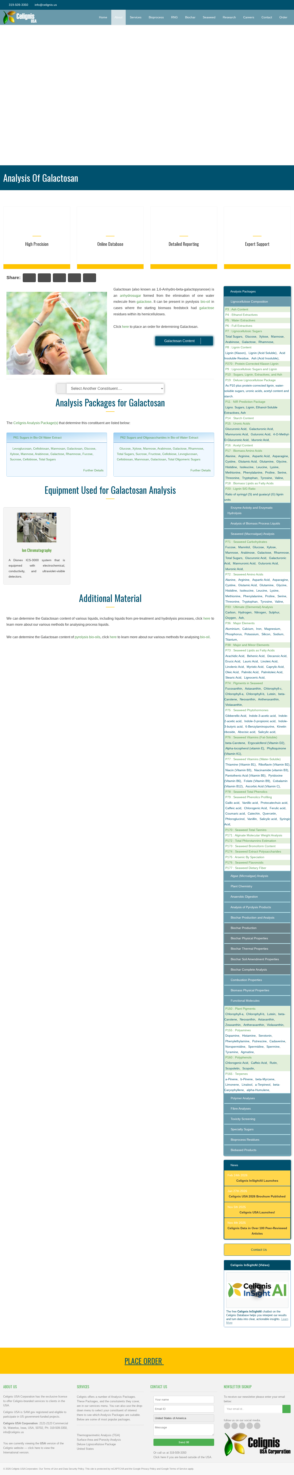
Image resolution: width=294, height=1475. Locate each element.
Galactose (57, 454)
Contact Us (258, 1249)
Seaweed (209, 17)
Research (229, 17)
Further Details (93, 470)
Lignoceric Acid (254, 677)
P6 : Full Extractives (238, 325)
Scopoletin (232, 1068)
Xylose (14, 454)
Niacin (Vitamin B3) (238, 770)
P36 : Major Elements (240, 623)
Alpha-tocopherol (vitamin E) (244, 748)
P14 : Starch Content (239, 418)
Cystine (230, 461)
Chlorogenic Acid (255, 808)
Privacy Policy (148, 1468)
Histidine (231, 467)
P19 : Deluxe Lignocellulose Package (250, 380)
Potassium (251, 634)
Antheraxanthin (268, 699)
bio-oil (205, 301)
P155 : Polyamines (238, 1030)
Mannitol (244, 547)
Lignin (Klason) (235, 353)
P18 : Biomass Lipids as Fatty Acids (249, 483)
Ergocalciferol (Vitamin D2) (266, 743)
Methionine (232, 472)
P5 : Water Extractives (240, 320)
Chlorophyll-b (255, 694)
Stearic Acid (233, 677)
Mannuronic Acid (236, 434)
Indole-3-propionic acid (259, 721)
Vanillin (252, 819)
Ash (241, 617)
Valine (279, 478)
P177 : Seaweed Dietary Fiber (245, 868)
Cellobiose (30, 459)
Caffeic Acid (259, 1062)
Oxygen (230, 617)
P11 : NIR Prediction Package (245, 401)
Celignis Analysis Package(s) (35, 423)
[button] (257, 1290)
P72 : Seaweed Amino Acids (244, 574)
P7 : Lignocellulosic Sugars (243, 331)
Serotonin (265, 1035)
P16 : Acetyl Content (239, 445)
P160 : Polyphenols (238, 1057)
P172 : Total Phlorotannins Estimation (250, 840)
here (125, 326)
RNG (174, 17)
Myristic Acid (255, 666)
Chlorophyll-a (234, 694)
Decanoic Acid (276, 656)
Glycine (281, 461)
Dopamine (232, 1035)
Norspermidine (235, 1046)
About (118, 17)
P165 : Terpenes (236, 1073)
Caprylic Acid (275, 666)
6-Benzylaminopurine (259, 726)
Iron (259, 628)
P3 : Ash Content (236, 309)
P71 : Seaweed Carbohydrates (246, 541)
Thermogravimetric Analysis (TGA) (98, 1435)
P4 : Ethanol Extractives (241, 314)
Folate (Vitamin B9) (257, 781)
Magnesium (272, 628)
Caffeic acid (233, 808)
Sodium (278, 634)
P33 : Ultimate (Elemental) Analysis (249, 607)
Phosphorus (233, 634)
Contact (267, 17)
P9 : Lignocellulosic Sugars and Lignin (251, 369)
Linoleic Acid (269, 661)
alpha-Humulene (258, 1090)
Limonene (232, 1084)
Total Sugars (47, 459)
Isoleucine (247, 467)
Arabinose (42, 454)
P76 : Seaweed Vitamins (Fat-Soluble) (251, 737)
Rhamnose (73, 454)
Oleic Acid (232, 672)
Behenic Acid (256, 656)
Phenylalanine (252, 472)
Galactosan (74, 448)
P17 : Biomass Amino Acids (243, 450)
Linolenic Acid (234, 666)
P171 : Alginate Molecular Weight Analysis (253, 835)
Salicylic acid (266, 732)
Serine (281, 472)
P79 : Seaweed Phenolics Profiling (248, 797)
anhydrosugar (130, 295)
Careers (248, 17)
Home (103, 17)
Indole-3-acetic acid (262, 715)
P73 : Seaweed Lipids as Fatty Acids (250, 650)
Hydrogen (245, 612)
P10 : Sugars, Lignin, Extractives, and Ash (253, 374)
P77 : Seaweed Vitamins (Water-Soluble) (253, 759)
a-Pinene (231, 1079)
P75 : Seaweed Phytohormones (246, 710)
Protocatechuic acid (274, 802)
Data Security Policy (73, 1468)
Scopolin (248, 1068)
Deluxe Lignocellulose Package (96, 1444)
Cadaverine (277, 1041)
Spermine (273, 1046)
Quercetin (269, 813)
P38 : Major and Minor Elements (247, 645)
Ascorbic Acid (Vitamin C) (263, 786)
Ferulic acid (277, 808)
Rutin (273, 1062)
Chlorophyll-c (273, 688)
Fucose (87, 454)
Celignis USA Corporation (24, 1468)
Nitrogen (260, 612)
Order (285, 17)
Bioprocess (156, 17)
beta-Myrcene (264, 1079)
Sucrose (15, 459)
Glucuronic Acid (235, 429)
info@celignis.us (46, 4)
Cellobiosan (41, 448)
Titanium (231, 639)
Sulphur (274, 612)
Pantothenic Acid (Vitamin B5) (245, 775)
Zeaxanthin (233, 1024)
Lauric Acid (250, 661)
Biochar (190, 17)
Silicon (266, 634)
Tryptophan (250, 478)
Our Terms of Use (48, 1468)
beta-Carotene (235, 743)
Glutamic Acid (247, 461)
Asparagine (280, 456)
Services (135, 17)
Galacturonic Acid (261, 429)
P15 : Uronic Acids (237, 423)
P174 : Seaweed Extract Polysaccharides (253, 851)
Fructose (155, 454)
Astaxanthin (253, 688)
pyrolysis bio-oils (87, 637)
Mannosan (58, 448)
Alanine (230, 456)
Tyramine (231, 1052)
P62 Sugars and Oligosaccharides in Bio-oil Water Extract (158, 437)
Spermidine (256, 1046)
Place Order (144, 1360)
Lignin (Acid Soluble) (263, 353)
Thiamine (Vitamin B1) (240, 764)
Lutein (271, 694)
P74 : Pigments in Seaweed (244, 683)
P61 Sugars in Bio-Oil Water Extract (37, 437)
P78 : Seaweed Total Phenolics (246, 791)
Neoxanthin (247, 699)
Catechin (254, 813)
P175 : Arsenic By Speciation (244, 857)
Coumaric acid (235, 813)
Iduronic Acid (260, 440)
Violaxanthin (233, 704)
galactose (144, 301)
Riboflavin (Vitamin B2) (273, 764)
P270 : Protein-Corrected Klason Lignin (252, 363)
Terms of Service (178, 1468)
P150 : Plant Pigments (240, 1008)
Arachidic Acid (234, 656)
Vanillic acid (250, 802)
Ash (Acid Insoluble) (265, 358)
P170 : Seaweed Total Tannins (245, 830)
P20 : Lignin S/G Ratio (240, 488)
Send (182, 1442)
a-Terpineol (262, 1084)
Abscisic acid (246, 732)
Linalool (247, 1084)
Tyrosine (266, 478)
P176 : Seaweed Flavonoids (244, 862)
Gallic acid (232, 802)
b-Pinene (246, 1079)
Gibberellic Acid (235, 715)
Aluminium (232, 628)
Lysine (274, 467)
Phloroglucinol (234, 819)
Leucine (261, 467)
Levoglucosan (21, 448)
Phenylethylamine (237, 1041)
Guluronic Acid (260, 434)
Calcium (247, 628)
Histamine (249, 1035)
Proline (270, 472)
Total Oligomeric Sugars (184, 459)
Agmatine (247, 1052)
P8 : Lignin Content (238, 347)
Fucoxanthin (233, 688)
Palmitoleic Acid (271, 672)
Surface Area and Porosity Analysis (99, 1439)
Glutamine (267, 461)
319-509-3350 (18, 4)
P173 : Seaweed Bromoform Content (250, 846)
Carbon (230, 612)
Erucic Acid (232, 661)
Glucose (89, 448)
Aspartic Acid (261, 456)
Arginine (243, 456)
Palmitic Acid (249, 672)
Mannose (27, 454)
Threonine (232, 478)
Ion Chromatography (36, 550)
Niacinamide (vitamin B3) (271, 770)
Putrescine (259, 1041)
